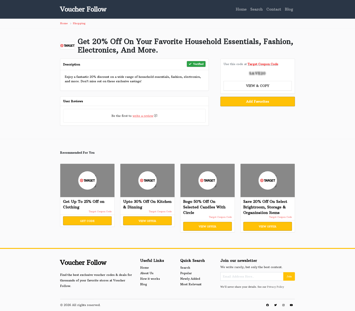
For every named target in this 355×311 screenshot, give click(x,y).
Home (241, 9)
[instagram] (283, 305)
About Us (146, 273)
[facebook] (268, 305)
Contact (273, 9)
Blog (289, 9)
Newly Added (190, 278)
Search (256, 9)
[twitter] (275, 305)
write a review (143, 116)
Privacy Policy (275, 286)
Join (289, 276)
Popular (186, 273)
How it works (150, 278)
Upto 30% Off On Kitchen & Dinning (147, 204)
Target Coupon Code (263, 64)
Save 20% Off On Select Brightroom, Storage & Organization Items (265, 207)
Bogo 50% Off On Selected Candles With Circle (204, 207)
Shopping (79, 23)
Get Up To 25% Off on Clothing (83, 204)
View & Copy (257, 86)
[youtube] (291, 305)
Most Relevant (191, 284)
